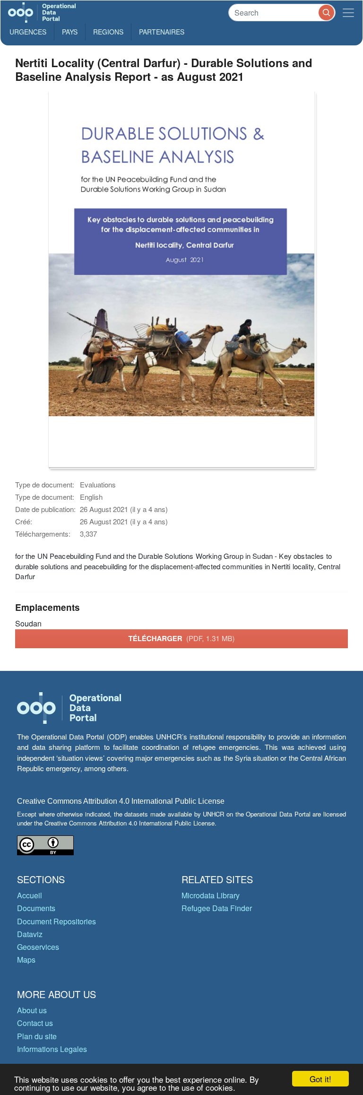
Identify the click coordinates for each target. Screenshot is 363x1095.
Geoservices (38, 946)
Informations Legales (52, 1048)
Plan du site (37, 1036)
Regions (108, 31)
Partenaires (161, 31)
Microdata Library (211, 895)
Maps (26, 959)
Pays (70, 31)
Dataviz (30, 934)
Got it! (320, 1079)
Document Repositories (56, 921)
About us (32, 1010)
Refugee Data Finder (217, 908)
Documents (36, 908)
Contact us (35, 1022)
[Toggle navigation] (348, 12)
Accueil (29, 895)
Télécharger (181, 638)
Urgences (27, 31)
